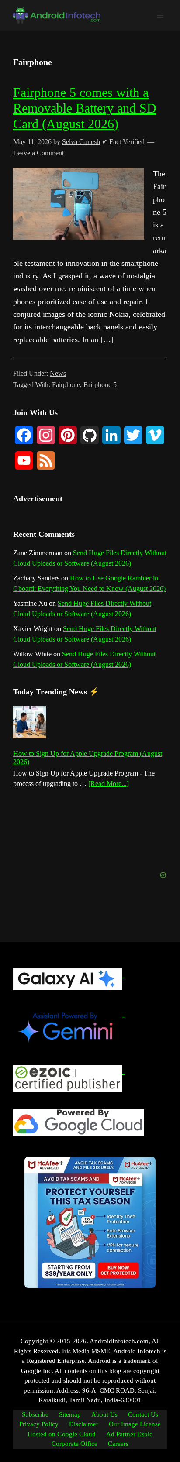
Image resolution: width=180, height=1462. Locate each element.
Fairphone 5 (100, 384)
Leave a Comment (38, 153)
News (58, 373)
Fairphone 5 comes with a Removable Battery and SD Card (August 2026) (84, 108)
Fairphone (66, 384)
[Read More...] (108, 784)
